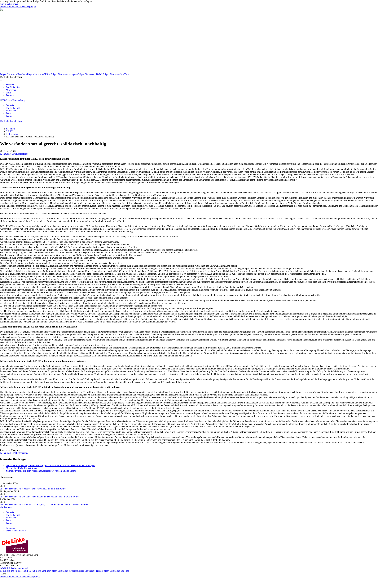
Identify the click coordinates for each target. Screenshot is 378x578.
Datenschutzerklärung (16, 530)
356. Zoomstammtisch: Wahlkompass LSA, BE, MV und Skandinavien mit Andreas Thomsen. (44, 504)
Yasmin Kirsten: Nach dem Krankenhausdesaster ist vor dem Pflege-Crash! (41, 471)
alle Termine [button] (6, 507)
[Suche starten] (29, 574)
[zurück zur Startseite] (12, 100)
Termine (10, 95)
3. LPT (9, 131)
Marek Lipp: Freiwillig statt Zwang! (22, 468)
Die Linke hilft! (13, 87)
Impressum (11, 528)
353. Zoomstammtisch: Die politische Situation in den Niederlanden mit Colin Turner (39, 496)
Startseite (10, 84)
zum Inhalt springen (9, 4)
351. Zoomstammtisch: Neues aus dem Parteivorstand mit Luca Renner (33, 488)
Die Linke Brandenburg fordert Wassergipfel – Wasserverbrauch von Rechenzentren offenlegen (50, 465)
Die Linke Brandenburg (11, 121)
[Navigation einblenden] (1, 80)
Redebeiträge (12, 134)
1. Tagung (10, 128)
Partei (8, 92)
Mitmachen (11, 90)
